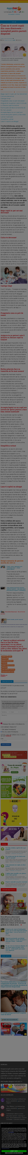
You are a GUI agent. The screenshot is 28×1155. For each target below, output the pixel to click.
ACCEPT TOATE (14, 1151)
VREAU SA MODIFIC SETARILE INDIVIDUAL (14, 1152)
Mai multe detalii (11, 1132)
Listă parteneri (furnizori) (5, 1148)
